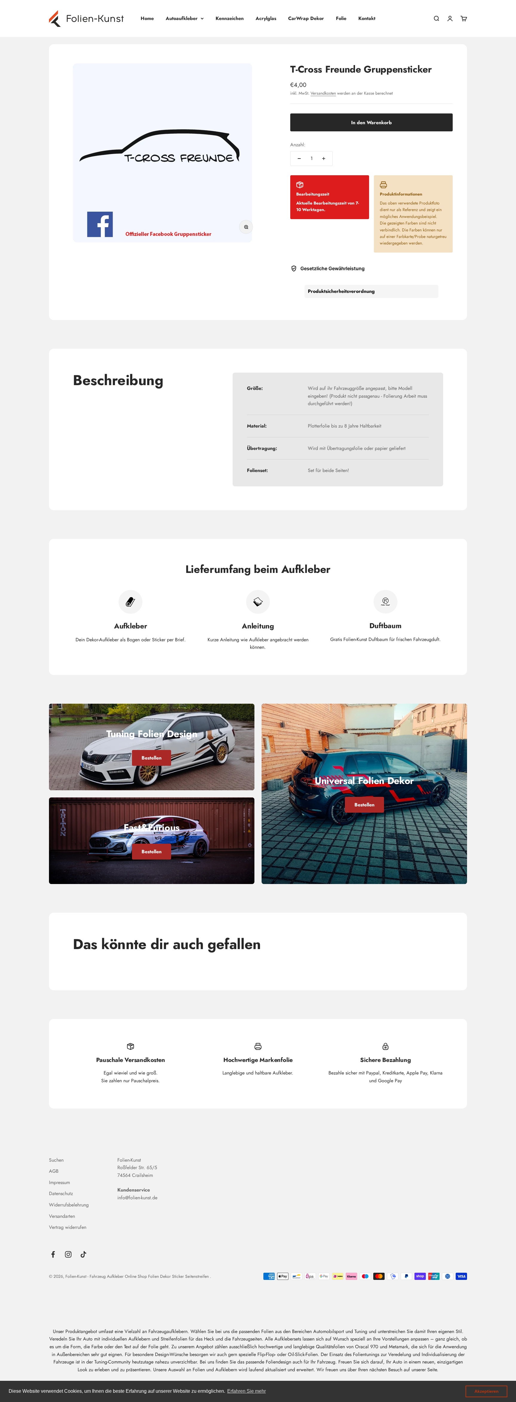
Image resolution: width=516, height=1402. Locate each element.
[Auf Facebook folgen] (53, 1254)
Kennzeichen (230, 18)
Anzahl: (297, 144)
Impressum (59, 1182)
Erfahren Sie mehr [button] (246, 1391)
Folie (341, 18)
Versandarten (62, 1216)
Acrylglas (266, 18)
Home (147, 18)
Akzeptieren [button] (486, 1391)
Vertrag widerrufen (67, 1227)
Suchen (56, 1160)
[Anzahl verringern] (299, 158)
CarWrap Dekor (306, 18)
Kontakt (366, 18)
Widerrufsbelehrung (69, 1204)
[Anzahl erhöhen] (323, 158)
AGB (54, 1171)
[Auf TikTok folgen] (83, 1254)
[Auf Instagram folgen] (68, 1254)
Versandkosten (323, 93)
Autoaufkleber (182, 18)
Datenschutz (61, 1193)
